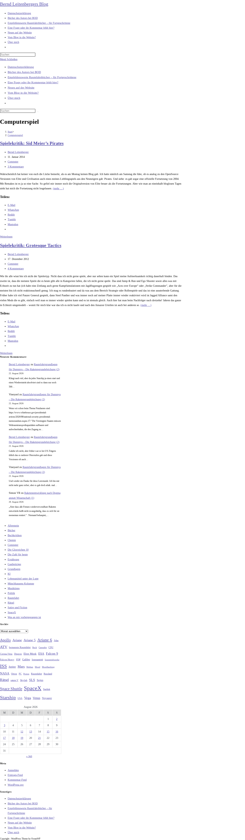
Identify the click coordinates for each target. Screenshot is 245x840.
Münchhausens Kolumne (21, 583)
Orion (14, 673)
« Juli (29, 756)
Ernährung (13, 559)
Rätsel (11, 602)
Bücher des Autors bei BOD (24, 72)
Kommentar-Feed (17, 779)
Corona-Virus (6, 654)
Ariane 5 (30, 640)
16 (57, 731)
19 (21, 738)
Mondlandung (48, 667)
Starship (8, 697)
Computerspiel (15, 135)
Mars (21, 666)
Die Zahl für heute (18, 554)
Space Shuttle (11, 688)
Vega (27, 698)
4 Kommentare (16, 268)
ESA (41, 653)
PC (20, 674)
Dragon (18, 653)
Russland (48, 673)
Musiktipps (14, 588)
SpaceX (12, 612)
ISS (3, 666)
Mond (37, 667)
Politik (11, 593)
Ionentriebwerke (52, 659)
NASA (4, 673)
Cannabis (43, 647)
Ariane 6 (44, 640)
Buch (34, 647)
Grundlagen (14, 569)
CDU (50, 647)
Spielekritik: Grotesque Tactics (30, 245)
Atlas (56, 640)
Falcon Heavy (7, 659)
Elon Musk (30, 653)
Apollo (5, 640)
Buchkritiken (15, 535)
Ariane (17, 640)
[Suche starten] (37, 111)
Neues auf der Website (21, 87)
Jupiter (12, 666)
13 (30, 731)
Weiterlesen (6, 236)
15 (48, 731)
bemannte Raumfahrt (20, 647)
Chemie (12, 540)
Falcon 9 (52, 653)
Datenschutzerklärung (21, 66)
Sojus (40, 680)
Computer (13, 161)
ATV (3, 647)
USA (20, 698)
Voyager (47, 698)
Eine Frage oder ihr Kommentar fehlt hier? (33, 82)
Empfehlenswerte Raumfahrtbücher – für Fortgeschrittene (42, 77)
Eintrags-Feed (15, 775)
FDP (18, 659)
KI (9, 573)
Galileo (26, 659)
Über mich (14, 97)
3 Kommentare (16, 166)
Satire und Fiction (17, 607)
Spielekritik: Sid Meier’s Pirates (32, 143)
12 (21, 731)
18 (13, 738)
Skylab (23, 680)
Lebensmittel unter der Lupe (23, 578)
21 (39, 738)
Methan (29, 667)
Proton (26, 674)
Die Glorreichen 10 (18, 549)
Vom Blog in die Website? (23, 92)
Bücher (11, 530)
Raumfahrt (13, 598)
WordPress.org (16, 784)
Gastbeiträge (14, 564)
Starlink (46, 689)
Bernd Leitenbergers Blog (24, 4)
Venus (36, 698)
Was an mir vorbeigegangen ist (24, 617)
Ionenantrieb (37, 659)
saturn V (14, 680)
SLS (32, 680)
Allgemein (13, 525)
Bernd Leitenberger (18, 152)
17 (4, 738)
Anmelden (13, 770)
